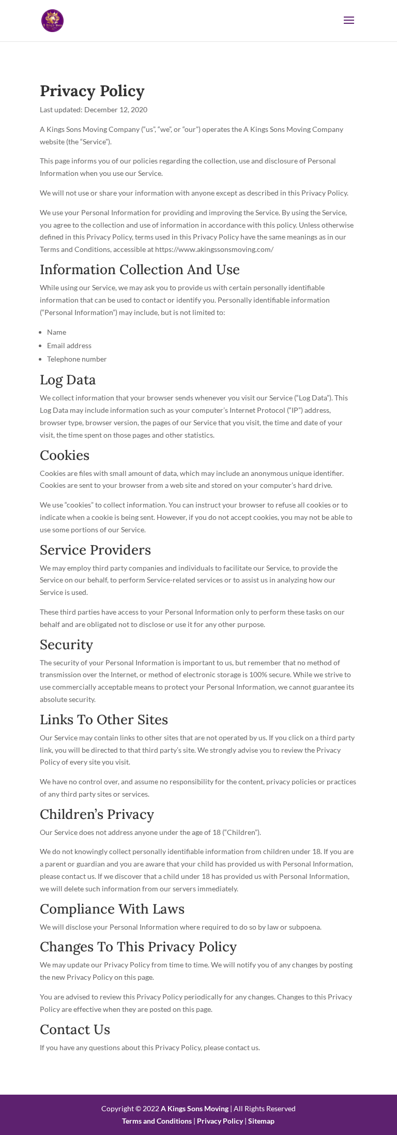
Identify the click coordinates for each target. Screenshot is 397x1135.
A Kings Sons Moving (194, 1108)
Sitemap (261, 1120)
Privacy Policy (220, 1120)
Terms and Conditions (157, 1120)
